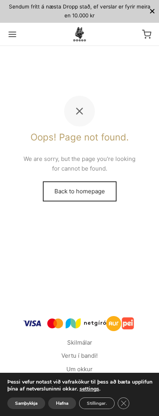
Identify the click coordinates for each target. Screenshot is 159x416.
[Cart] (146, 34)
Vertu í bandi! (79, 355)
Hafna (62, 403)
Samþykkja (26, 403)
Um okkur (79, 369)
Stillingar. (97, 403)
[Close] (152, 11)
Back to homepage (79, 191)
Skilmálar (79, 342)
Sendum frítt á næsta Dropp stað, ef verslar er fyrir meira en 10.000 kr (80, 11)
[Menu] (12, 34)
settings (89, 389)
